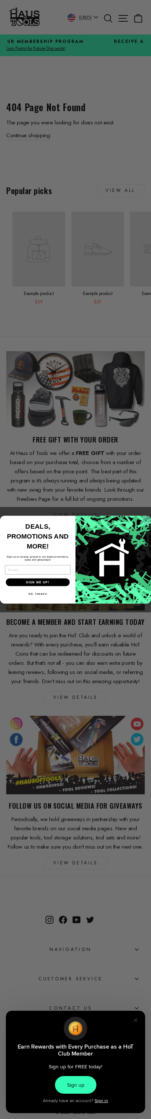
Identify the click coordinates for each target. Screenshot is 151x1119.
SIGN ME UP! (37, 582)
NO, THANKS (38, 594)
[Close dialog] (146, 521)
